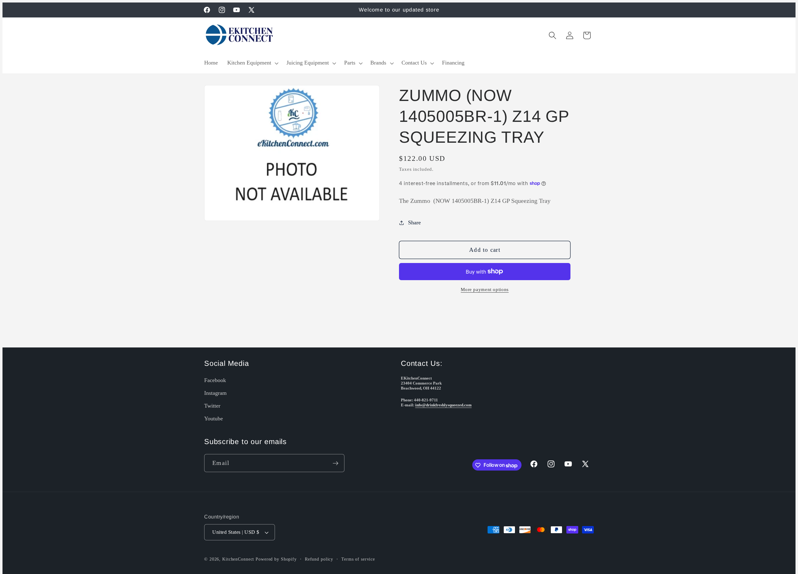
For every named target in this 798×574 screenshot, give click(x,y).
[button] (252, 63)
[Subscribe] (335, 463)
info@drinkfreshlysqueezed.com (443, 405)
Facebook (215, 380)
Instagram (215, 393)
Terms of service (358, 559)
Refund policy (319, 559)
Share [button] (414, 222)
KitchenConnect (238, 559)
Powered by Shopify (276, 559)
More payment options (485, 289)
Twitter (212, 406)
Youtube (213, 419)
